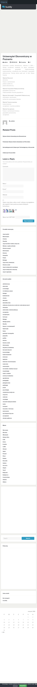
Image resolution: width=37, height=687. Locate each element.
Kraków (5, 444)
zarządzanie (6, 416)
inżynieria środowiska (8, 347)
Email (4, 189)
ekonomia (5, 307)
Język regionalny (7, 272)
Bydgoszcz (5, 475)
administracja (6, 284)
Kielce (4, 442)
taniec (4, 404)
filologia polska (6, 321)
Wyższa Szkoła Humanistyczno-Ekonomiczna (14, 136)
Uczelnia (23, 62)
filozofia (5, 324)
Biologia (5, 260)
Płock (4, 456)
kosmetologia (6, 352)
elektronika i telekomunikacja (10, 310)
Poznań (4, 453)
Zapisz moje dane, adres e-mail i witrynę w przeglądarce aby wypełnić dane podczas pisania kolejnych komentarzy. (18, 204)
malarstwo (5, 364)
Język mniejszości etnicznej (10, 269)
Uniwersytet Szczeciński (9, 153)
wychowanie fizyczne (8, 413)
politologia (5, 385)
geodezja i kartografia (8, 333)
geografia (5, 335)
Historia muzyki (7, 248)
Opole (4, 451)
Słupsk (4, 468)
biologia (5, 293)
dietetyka (5, 300)
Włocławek (5, 435)
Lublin (4, 446)
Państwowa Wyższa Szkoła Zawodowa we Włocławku (16, 142)
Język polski (6, 234)
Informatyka (6, 250)
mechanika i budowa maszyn (10, 368)
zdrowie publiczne (7, 418)
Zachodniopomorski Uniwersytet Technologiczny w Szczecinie (18, 147)
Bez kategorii (6, 598)
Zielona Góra (6, 437)
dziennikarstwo (6, 302)
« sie (3, 632)
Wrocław (5, 432)
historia (5, 340)
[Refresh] (16, 210)
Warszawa (5, 430)
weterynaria (6, 411)
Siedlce (4, 463)
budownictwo (6, 295)
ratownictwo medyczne (8, 392)
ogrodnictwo (6, 378)
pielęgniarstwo (6, 383)
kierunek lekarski (7, 350)
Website (5, 194)
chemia (4, 298)
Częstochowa (6, 477)
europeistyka (6, 314)
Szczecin (5, 465)
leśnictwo (5, 357)
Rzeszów (5, 460)
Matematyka (6, 236)
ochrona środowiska (8, 375)
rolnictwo (5, 397)
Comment (5, 166)
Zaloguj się (4, 2)
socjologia (5, 399)
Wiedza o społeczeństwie (9, 246)
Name (4, 183)
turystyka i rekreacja (8, 408)
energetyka (6, 312)
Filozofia (5, 241)
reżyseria (5, 394)
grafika (4, 338)
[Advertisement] (18, 31)
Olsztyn (5, 449)
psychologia (6, 390)
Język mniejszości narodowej (10, 267)
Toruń (4, 470)
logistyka (5, 359)
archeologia (6, 288)
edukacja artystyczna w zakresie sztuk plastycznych (16, 305)
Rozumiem (23, 686)
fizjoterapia (5, 328)
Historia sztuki (6, 265)
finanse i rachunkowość (9, 326)
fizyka (4, 331)
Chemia (5, 239)
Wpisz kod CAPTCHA (8, 217)
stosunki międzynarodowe (9, 401)
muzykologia (6, 371)
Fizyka (4, 257)
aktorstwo (5, 286)
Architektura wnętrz (8, 291)
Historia (5, 253)
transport (5, 406)
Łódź (4, 439)
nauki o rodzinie (7, 373)
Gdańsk (5, 479)
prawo (4, 387)
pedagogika (6, 380)
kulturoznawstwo (7, 354)
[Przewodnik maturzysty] (7, 7)
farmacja (5, 317)
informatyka (6, 345)
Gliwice (4, 482)
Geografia (5, 255)
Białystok (5, 472)
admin (6, 62)
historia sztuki (6, 343)
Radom (4, 458)
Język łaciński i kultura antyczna (11, 243)
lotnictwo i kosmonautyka (9, 361)
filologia (5, 319)
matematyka (6, 366)
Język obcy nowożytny (8, 262)
